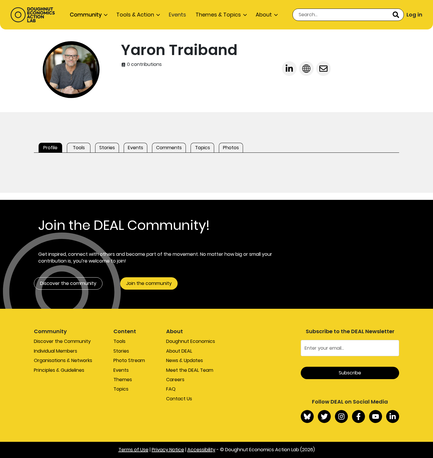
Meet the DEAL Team (189, 370)
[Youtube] (375, 416)
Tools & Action (135, 14)
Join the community (149, 283)
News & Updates (184, 360)
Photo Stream (129, 360)
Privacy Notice (168, 449)
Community (86, 14)
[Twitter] (324, 416)
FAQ (171, 389)
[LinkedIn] (392, 416)
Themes (122, 379)
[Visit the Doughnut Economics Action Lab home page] (33, 14)
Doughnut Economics (190, 341)
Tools (119, 341)
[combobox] (348, 15)
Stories (121, 351)
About (264, 14)
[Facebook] (358, 416)
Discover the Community (62, 341)
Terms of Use (133, 449)
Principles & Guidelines (59, 370)
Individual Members (55, 351)
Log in (414, 14)
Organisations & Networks (63, 360)
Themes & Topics (218, 14)
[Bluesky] (307, 416)
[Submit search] (396, 15)
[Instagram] (341, 416)
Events (177, 14)
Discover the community (68, 283)
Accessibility (201, 449)
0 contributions (144, 64)
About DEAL (179, 351)
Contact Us (179, 398)
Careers (175, 379)
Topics (120, 389)
